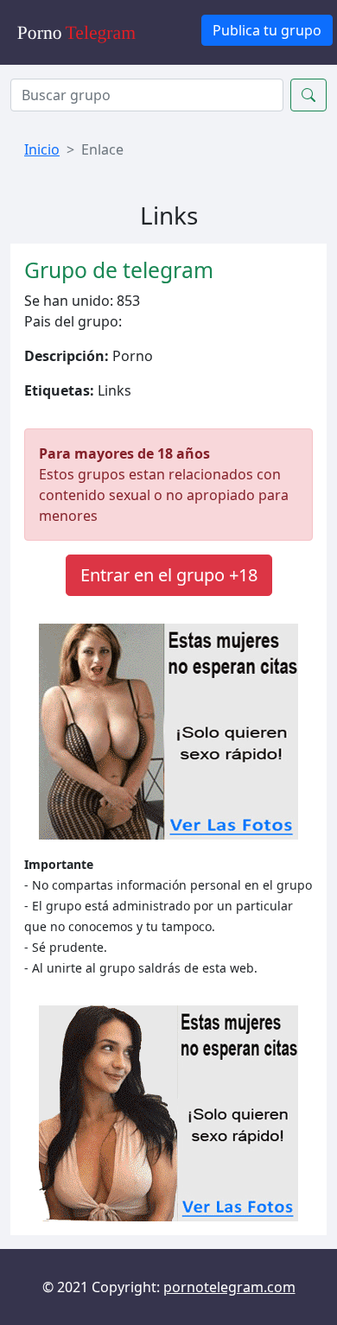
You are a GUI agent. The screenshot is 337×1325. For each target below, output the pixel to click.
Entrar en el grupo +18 (169, 574)
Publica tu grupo (267, 30)
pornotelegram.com (229, 1286)
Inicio (42, 149)
